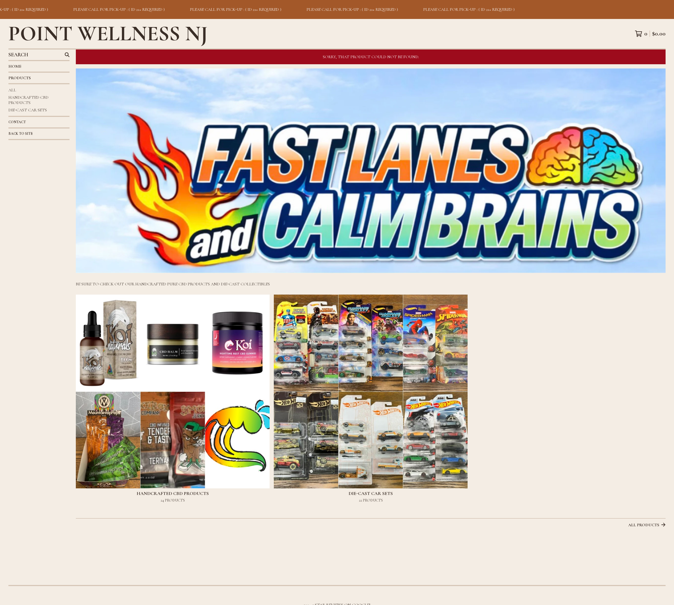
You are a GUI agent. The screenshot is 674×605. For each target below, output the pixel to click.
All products (643, 525)
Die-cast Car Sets (27, 110)
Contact (17, 122)
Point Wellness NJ (108, 33)
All (12, 90)
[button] (337, 9)
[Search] (67, 54)
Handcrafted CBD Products (28, 100)
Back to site (20, 133)
